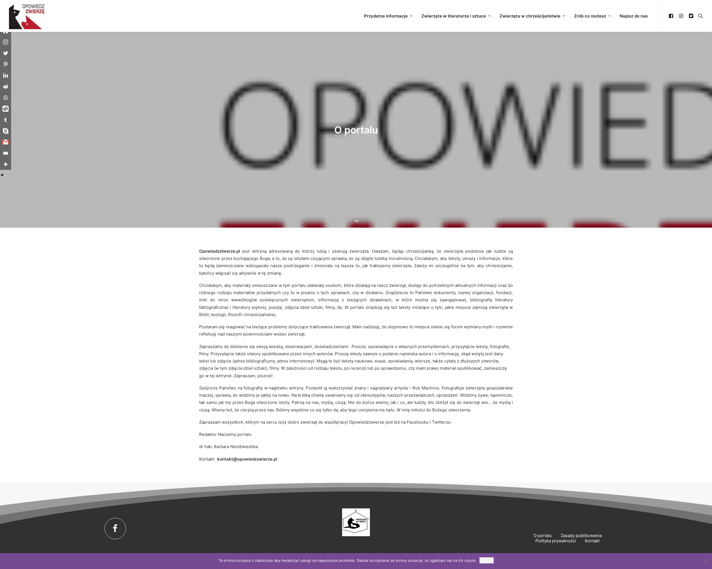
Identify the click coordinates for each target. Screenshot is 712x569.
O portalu (542, 535)
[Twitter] (5, 53)
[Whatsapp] (5, 97)
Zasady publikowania (581, 535)
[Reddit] (5, 86)
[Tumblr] (5, 119)
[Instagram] (5, 42)
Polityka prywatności (555, 540)
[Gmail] (5, 142)
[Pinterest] (5, 64)
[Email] (5, 153)
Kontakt (592, 540)
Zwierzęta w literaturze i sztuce (453, 16)
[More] (5, 164)
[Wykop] (5, 108)
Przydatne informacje (386, 16)
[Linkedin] (5, 75)
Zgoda (486, 560)
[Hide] (2, 175)
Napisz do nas (634, 16)
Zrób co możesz (590, 16)
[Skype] (5, 130)
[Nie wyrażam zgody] (705, 561)
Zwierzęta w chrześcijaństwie (530, 16)
